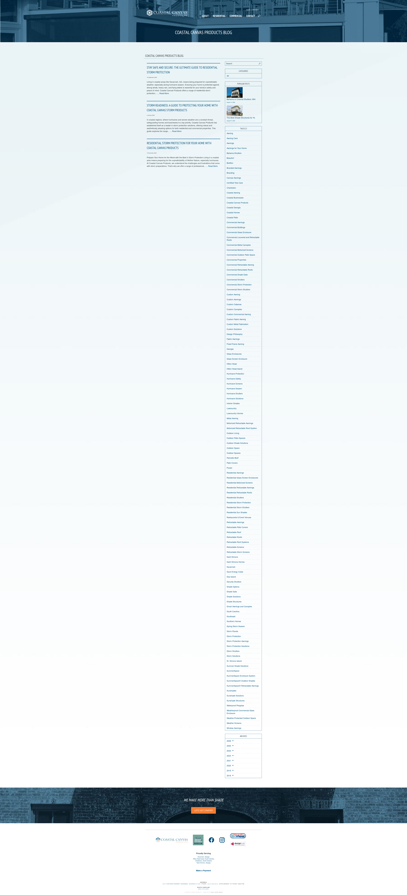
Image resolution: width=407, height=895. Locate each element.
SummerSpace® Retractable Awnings (243, 685)
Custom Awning (233, 294)
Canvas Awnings (234, 177)
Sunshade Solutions (235, 695)
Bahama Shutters (234, 153)
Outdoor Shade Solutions (237, 443)
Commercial (236, 16)
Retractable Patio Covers (237, 527)
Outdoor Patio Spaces (236, 438)
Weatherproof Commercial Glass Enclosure (240, 712)
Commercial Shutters (236, 279)
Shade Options (233, 586)
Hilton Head (232, 363)
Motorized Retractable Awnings (240, 423)
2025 (229, 745)
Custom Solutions (234, 329)
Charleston (231, 187)
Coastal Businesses (235, 197)
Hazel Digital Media (217, 892)
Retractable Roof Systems (238, 542)
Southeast (231, 616)
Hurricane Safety (234, 378)
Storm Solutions (233, 655)
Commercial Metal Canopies (239, 244)
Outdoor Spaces (233, 453)
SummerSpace (233, 670)
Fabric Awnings (233, 339)
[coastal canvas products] (167, 14)
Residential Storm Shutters (238, 507)
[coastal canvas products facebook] (211, 840)
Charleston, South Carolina (203, 861)
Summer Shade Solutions (237, 665)
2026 (229, 741)
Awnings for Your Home (237, 148)
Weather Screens (234, 723)
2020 (229, 765)
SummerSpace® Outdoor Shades (241, 680)
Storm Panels (232, 631)
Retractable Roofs (234, 537)
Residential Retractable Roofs (239, 492)
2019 (229, 770)
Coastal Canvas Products (237, 202)
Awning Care (232, 138)
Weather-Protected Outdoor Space (241, 718)
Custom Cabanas (234, 304)
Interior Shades (233, 403)
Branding (230, 172)
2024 (229, 750)
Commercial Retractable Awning (240, 264)
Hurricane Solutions (235, 398)
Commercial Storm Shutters (238, 289)
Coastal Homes (233, 212)
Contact (250, 16)
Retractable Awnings (235, 522)
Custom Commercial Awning (239, 314)
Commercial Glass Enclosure (239, 232)
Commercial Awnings (236, 222)
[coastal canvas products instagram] (222, 840)
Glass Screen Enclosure (237, 358)
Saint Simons (232, 556)
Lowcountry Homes (235, 413)
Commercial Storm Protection (239, 284)
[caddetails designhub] (238, 843)
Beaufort (230, 158)
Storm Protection (234, 636)
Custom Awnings (234, 299)
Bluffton (230, 163)
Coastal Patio (232, 217)
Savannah (231, 566)
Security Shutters (234, 581)
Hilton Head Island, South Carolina (203, 859)
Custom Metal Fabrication (237, 324)
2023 (229, 755)
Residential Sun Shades (237, 512)
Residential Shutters (235, 497)
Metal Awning (232, 418)
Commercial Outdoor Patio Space (241, 254)
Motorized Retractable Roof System (242, 428)
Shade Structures (234, 601)
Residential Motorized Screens (240, 482)
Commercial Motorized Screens (240, 249)
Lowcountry (231, 408)
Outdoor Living (233, 433)
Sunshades (231, 690)
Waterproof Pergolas (235, 705)
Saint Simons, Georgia (203, 863)
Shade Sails (232, 591)
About (205, 16)
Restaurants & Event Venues (239, 517)
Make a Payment (252, 10)
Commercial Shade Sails (237, 274)
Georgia (230, 349)
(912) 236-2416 (212, 884)
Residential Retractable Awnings (240, 487)
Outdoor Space (233, 448)
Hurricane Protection (235, 373)
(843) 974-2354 (203, 889)
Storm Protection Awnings (238, 641)
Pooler (229, 467)
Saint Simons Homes (236, 561)
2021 (229, 760)
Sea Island (231, 576)
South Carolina (233, 611)
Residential (219, 16)
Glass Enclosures (234, 353)
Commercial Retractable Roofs (240, 269)
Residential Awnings (235, 472)
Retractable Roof (234, 532)
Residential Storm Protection (239, 502)
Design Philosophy (235, 334)
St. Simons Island (234, 660)
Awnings (230, 143)
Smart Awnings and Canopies (239, 606)
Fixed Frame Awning (235, 344)
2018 (229, 775)
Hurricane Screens (235, 383)
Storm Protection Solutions (238, 646)
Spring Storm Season (236, 626)
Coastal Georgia (233, 207)
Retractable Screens (235, 547)
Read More (164, 93)
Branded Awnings (234, 167)
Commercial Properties (236, 259)
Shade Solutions (234, 596)
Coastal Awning (233, 192)
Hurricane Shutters (235, 393)
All (228, 75)
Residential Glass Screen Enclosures (242, 477)
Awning (230, 133)
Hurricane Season (234, 388)
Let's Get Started (203, 810)
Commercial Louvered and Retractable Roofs (243, 238)
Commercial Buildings (236, 227)
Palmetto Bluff (232, 457)
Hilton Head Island (234, 368)
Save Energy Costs (235, 571)
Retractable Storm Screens (238, 552)
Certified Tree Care (235, 182)
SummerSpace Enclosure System (241, 675)
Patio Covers (232, 462)
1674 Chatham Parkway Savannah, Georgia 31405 (181, 884)
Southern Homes (234, 621)
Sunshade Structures (236, 700)
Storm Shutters (233, 651)
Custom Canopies (234, 309)
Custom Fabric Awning (236, 319)
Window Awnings (234, 728)
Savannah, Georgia (203, 857)
